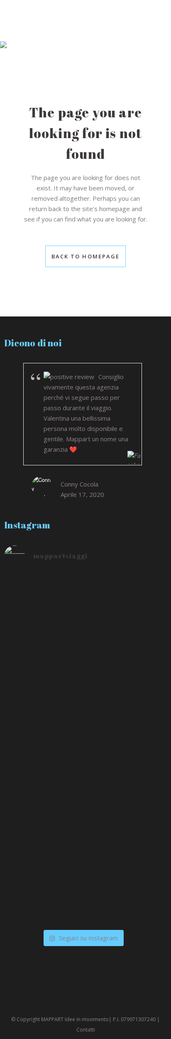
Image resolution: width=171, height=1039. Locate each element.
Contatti (85, 1029)
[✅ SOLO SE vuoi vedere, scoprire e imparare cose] (82, 717)
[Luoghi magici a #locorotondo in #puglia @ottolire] (82, 767)
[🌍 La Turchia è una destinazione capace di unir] (82, 631)
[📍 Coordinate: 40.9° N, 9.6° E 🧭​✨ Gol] (82, 877)
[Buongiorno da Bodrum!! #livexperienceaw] (82, 919)
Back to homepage (85, 256)
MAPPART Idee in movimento (75, 1019)
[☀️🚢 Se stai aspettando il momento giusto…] (82, 815)
